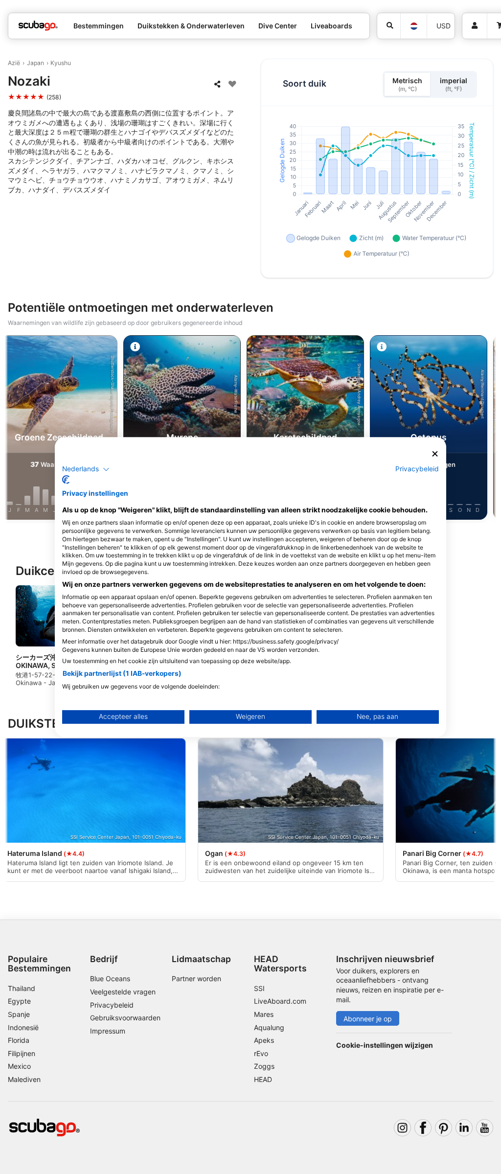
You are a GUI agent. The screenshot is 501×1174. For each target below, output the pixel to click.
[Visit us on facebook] (423, 1127)
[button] (86, 469)
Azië (14, 63)
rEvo (261, 1053)
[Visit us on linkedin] (464, 1127)
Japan (35, 63)
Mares (263, 1014)
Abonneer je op (367, 1018)
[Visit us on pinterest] (443, 1127)
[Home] (38, 26)
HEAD (263, 1079)
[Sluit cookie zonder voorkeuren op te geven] (435, 453)
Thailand (21, 988)
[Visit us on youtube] (484, 1127)
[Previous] (16, 429)
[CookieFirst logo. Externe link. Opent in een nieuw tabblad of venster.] (65, 479)
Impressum (107, 1031)
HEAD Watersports (280, 963)
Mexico (19, 1066)
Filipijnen (21, 1053)
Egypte (19, 1001)
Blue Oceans (110, 978)
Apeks (264, 1040)
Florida (18, 1040)
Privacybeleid (112, 1005)
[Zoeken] (388, 26)
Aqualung (269, 1027)
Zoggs (264, 1066)
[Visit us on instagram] (402, 1127)
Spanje (19, 1014)
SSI (259, 988)
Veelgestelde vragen (123, 992)
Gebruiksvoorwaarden (125, 1017)
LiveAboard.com (280, 1001)
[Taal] (413, 26)
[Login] (474, 26)
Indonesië (23, 1027)
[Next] (485, 429)
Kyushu (60, 63)
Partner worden (196, 978)
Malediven (24, 1079)
